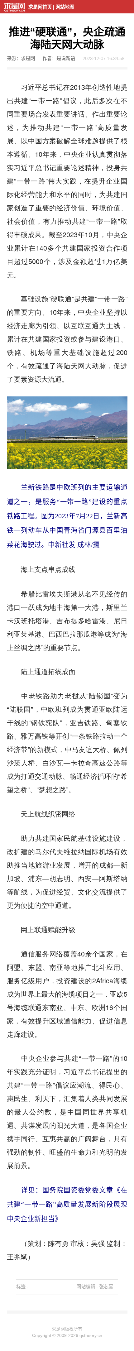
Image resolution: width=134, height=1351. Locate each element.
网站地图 (64, 7)
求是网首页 (40, 7)
